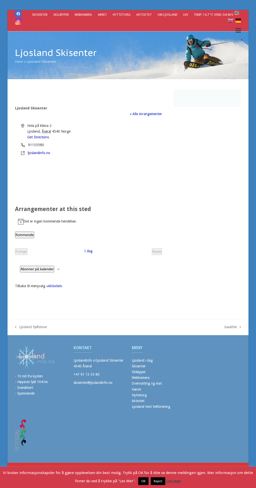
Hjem (19, 61)
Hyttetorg (139, 395)
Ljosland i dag (142, 360)
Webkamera (141, 378)
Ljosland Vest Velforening (151, 407)
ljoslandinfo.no (39, 153)
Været (136, 389)
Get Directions (38, 137)
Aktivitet (138, 401)
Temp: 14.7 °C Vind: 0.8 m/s (214, 14)
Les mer (173, 481)
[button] (238, 30)
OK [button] (143, 481)
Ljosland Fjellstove (31, 327)
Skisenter (139, 366)
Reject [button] (158, 481)
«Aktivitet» (54, 286)
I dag (88, 251)
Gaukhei (230, 327)
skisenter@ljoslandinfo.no (93, 383)
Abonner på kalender (37, 269)
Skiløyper (139, 372)
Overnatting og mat (147, 383)
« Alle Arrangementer (146, 114)
